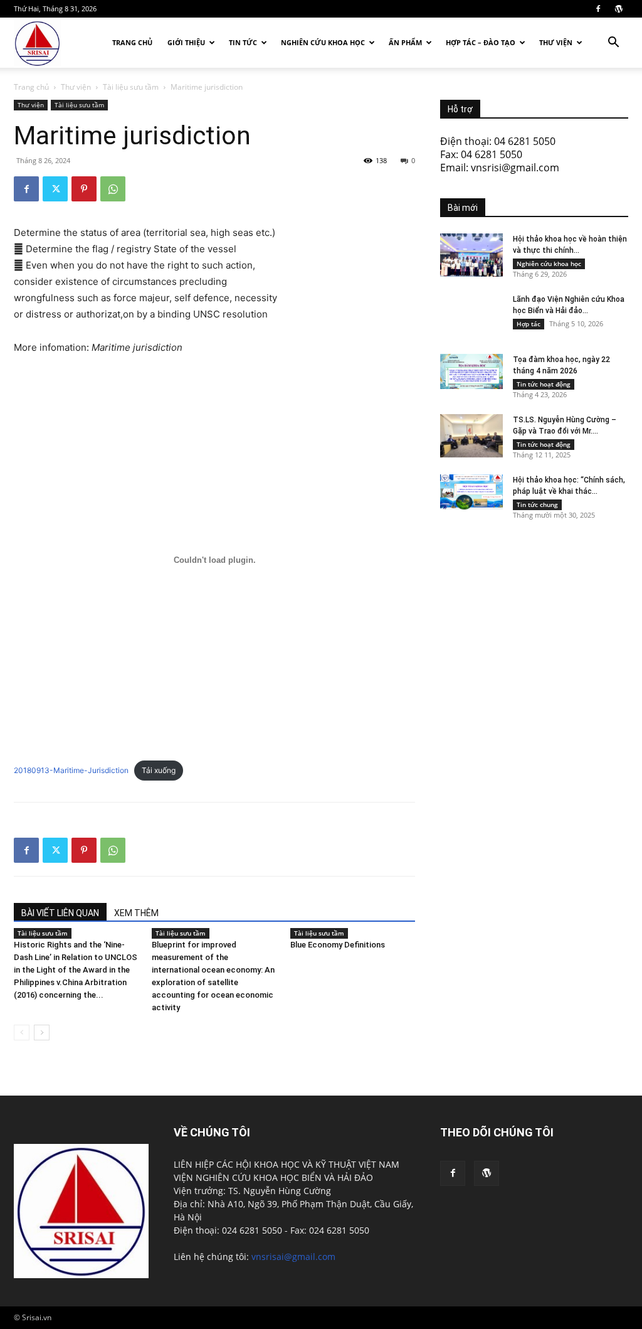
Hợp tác (528, 323)
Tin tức (243, 42)
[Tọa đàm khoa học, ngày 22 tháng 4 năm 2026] (471, 371)
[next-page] (42, 1032)
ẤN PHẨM (405, 42)
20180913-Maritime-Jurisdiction (71, 770)
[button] (613, 44)
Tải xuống (159, 770)
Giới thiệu (186, 42)
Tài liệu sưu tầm (131, 87)
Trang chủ (132, 42)
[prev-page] (21, 1032)
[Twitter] (55, 188)
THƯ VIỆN (555, 42)
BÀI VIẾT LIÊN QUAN (60, 913)
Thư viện (76, 87)
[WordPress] (618, 9)
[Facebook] (598, 9)
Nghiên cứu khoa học (323, 42)
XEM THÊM (136, 913)
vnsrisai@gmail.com (293, 1256)
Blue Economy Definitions (337, 944)
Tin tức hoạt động (544, 384)
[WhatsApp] (112, 188)
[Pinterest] (84, 188)
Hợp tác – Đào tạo (480, 42)
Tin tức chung (537, 504)
